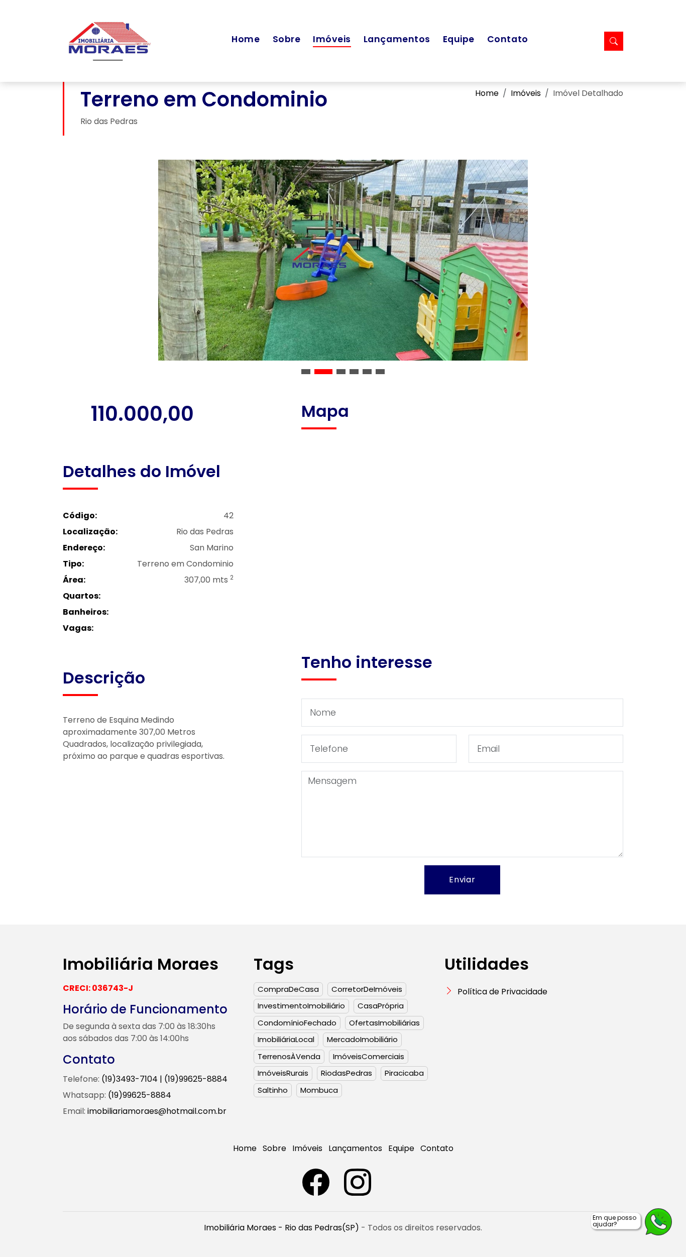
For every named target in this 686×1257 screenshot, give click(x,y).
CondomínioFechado (297, 1022)
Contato (507, 39)
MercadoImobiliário (362, 1039)
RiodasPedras (346, 1073)
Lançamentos (397, 39)
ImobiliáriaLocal (286, 1039)
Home (246, 39)
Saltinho (273, 1090)
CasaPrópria (381, 1005)
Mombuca (319, 1090)
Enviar (462, 879)
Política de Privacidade (502, 991)
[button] (305, 371)
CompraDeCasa (288, 989)
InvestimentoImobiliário (301, 1005)
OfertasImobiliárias (384, 1022)
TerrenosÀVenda (289, 1056)
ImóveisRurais (283, 1073)
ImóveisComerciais (368, 1056)
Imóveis (332, 39)
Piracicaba (404, 1073)
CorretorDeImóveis (366, 989)
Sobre (287, 39)
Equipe (459, 39)
